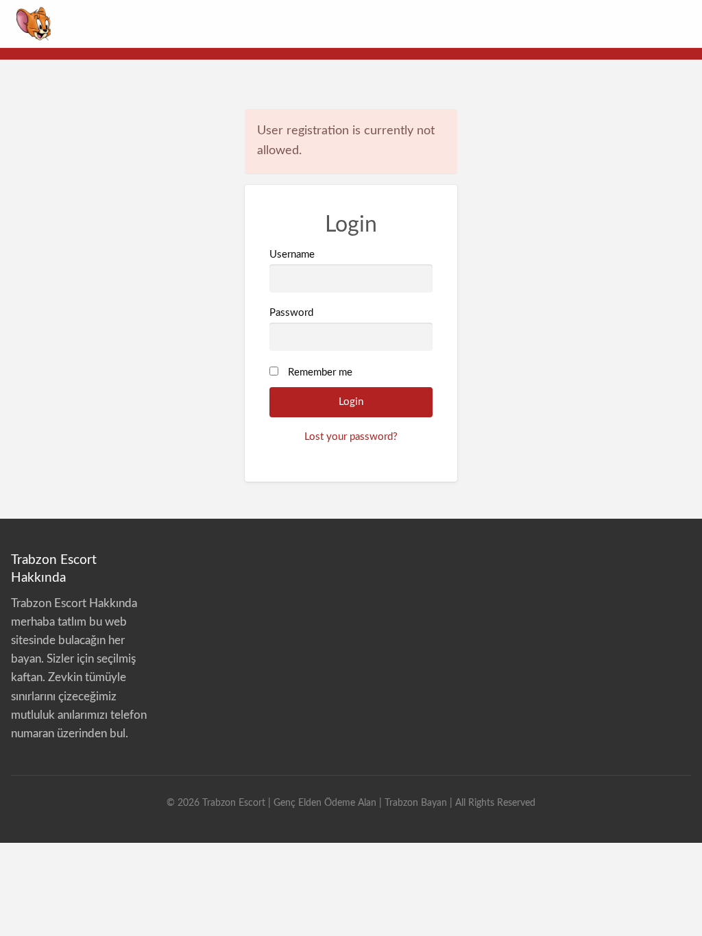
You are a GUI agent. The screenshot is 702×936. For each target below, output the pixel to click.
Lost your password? (351, 437)
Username (292, 254)
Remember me (320, 372)
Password (291, 313)
